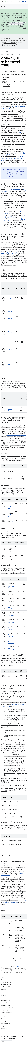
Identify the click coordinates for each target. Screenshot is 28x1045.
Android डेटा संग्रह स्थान (6, 979)
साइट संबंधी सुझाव (10, 1038)
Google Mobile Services (6, 1026)
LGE (25, 901)
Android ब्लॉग (4, 1003)
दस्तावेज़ (3, 6)
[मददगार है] (17, 54)
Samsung (21, 901)
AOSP (2, 51)
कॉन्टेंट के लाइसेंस (20, 967)
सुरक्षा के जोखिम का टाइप (7, 253)
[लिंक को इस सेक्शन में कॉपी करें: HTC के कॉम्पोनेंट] (13, 454)
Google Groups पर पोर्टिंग (6, 1012)
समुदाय (12, 1036)
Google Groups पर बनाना (6, 1010)
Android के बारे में (5, 1036)
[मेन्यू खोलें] (2, 2)
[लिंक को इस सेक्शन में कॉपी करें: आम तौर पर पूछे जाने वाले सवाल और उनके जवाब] (14, 688)
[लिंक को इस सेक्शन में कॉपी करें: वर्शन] (6, 911)
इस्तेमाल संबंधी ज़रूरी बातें (6, 982)
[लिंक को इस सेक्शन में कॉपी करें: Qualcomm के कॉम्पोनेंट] (17, 565)
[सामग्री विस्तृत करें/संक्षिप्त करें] (18, 70)
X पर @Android (4, 998)
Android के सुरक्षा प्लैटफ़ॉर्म (13, 190)
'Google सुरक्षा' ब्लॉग (5, 1005)
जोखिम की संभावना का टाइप (14, 435)
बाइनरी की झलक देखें (5, 987)
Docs (7, 51)
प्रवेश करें (24, 1)
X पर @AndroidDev (5, 1000)
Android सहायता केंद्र (5, 1018)
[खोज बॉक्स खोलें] (17, 2)
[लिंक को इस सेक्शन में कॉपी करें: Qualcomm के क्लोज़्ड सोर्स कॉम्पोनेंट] (25, 655)
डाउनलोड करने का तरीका (6, 984)
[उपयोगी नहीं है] (19, 54)
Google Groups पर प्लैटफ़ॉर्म (7, 1007)
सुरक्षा (11, 51)
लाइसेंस (21, 1036)
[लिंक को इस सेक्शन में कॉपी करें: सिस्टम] (6, 379)
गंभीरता (17, 253)
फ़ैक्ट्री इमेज (3, 989)
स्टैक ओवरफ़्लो (4, 1028)
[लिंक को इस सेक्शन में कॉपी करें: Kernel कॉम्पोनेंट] (12, 485)
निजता (3, 1038)
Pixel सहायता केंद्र (4, 1021)
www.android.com (5, 1023)
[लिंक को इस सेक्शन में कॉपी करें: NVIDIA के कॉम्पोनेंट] (15, 529)
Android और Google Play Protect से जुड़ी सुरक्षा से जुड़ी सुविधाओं (12, 158)
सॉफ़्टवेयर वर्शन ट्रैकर (5, 1030)
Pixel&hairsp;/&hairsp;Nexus (10, 902)
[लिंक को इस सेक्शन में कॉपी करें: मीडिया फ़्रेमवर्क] (11, 270)
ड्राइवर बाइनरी (3, 991)
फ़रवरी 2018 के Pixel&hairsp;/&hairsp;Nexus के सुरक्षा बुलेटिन (15, 171)
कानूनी (16, 1036)
